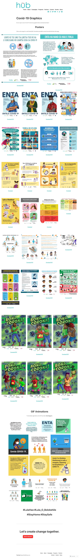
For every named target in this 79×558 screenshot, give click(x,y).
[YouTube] (55, 12)
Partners (46, 9)
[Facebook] (48, 12)
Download (48, 119)
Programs (40, 9)
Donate (57, 9)
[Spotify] (62, 12)
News (61, 9)
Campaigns (34, 9)
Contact (52, 9)
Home (24, 9)
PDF (51, 119)
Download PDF (20, 85)
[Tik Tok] (59, 12)
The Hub (18, 555)
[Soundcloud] (57, 12)
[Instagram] (50, 12)
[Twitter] (53, 12)
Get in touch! (28, 536)
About (28, 9)
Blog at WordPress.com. (25, 555)
